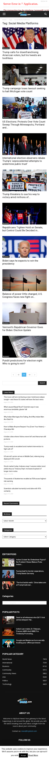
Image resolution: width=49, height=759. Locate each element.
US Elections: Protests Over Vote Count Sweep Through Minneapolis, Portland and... (23, 124)
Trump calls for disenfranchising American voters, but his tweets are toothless (21, 55)
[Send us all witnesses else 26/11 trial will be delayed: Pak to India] (8, 620)
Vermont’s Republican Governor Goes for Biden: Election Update (22, 329)
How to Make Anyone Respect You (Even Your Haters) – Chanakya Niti (25, 428)
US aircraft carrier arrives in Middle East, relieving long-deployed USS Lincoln (24, 457)
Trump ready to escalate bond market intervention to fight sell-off (23, 448)
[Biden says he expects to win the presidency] (24, 247)
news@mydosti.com (29, 731)
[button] (45, 14)
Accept (23, 755)
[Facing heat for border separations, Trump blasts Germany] (8, 574)
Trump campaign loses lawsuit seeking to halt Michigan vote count (23, 90)
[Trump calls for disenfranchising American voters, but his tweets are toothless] (24, 38)
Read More (33, 755)
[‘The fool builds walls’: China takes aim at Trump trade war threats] (8, 585)
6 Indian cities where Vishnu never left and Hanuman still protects (25, 438)
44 (29, 375)
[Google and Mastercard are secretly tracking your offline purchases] (8, 643)
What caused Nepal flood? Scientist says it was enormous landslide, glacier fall (21, 408)
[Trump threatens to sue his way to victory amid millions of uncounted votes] (24, 180)
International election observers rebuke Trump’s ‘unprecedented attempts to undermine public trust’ (23, 161)
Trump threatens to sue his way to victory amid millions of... (21, 196)
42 (18, 375)
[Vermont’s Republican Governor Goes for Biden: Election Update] (24, 313)
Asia (4, 154)
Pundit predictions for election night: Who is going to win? (22, 362)
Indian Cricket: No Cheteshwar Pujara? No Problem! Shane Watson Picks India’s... (31, 562)
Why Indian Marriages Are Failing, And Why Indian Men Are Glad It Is (24, 418)
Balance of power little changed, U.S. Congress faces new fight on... (22, 295)
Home (4, 20)
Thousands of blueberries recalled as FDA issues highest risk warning (25, 480)
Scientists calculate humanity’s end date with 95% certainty (22, 490)
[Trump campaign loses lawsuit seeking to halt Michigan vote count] (24, 74)
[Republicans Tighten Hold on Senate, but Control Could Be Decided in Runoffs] (24, 213)
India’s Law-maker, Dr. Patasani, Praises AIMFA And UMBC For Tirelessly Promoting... (28, 631)
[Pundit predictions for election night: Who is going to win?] (24, 346)
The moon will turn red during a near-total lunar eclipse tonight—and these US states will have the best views (24, 398)
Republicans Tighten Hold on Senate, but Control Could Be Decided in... (22, 229)
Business (6, 48)
